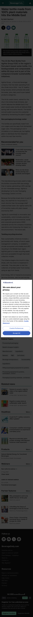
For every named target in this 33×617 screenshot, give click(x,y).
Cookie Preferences (16, 328)
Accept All (16, 333)
